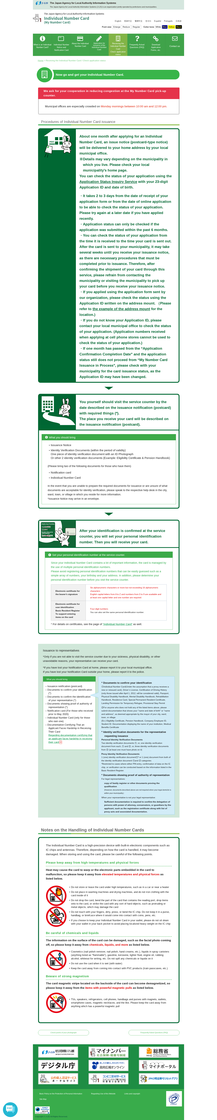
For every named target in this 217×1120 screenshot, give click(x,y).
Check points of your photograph (63, 1033)
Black (178, 27)
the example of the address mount (121, 309)
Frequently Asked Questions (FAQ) (154, 1033)
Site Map (42, 1099)
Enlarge (116, 27)
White (158, 27)
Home (40, 60)
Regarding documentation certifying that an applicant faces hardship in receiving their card (70, 739)
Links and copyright (132, 1094)
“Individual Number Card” (117, 624)
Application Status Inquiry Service (108, 182)
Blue (165, 27)
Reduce (126, 27)
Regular (136, 27)
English (118, 21)
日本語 (178, 21)
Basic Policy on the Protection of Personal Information (60, 1094)
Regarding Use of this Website (103, 1094)
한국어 (148, 21)
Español (157, 21)
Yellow (171, 27)
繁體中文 (138, 21)
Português (168, 21)
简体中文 (128, 21)
